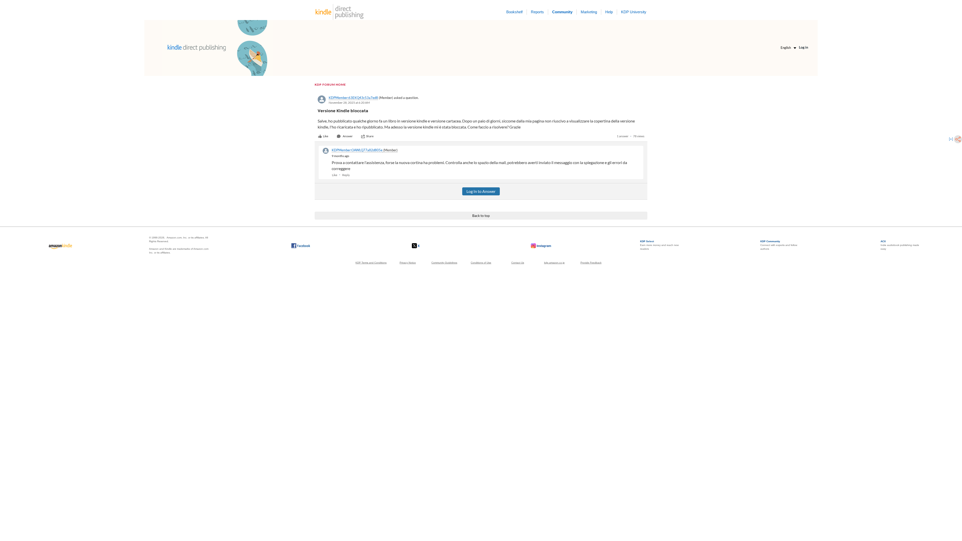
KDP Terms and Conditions (371, 262)
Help (609, 12)
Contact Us (517, 262)
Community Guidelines (444, 262)
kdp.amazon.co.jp (554, 262)
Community (562, 12)
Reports (537, 12)
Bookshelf (514, 12)
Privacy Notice (408, 262)
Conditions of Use (481, 262)
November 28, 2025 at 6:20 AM (349, 102)
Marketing (589, 12)
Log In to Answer (481, 191)
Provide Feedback (591, 262)
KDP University (633, 12)
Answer (348, 136)
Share (370, 136)
